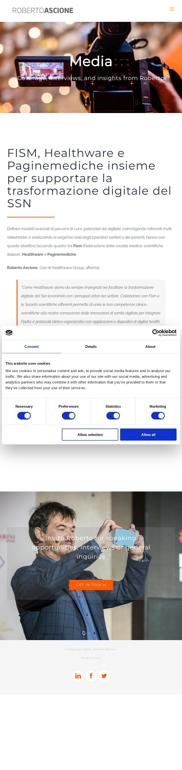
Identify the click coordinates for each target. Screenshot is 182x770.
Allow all (148, 435)
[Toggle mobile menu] (172, 8)
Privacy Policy (91, 657)
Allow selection (90, 435)
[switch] (68, 415)
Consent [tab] (31, 346)
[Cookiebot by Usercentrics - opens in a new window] (156, 332)
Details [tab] (91, 346)
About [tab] (150, 346)
